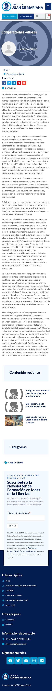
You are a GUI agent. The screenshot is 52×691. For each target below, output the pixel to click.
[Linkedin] (41, 660)
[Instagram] (34, 660)
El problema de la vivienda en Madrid (36, 405)
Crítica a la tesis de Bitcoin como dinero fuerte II (36, 419)
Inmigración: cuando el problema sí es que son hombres (38, 393)
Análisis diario (15, 462)
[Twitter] (18, 660)
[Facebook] (10, 660)
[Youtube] (26, 660)
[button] (4, 83)
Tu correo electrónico (18, 513)
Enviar (12, 526)
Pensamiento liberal (15, 74)
